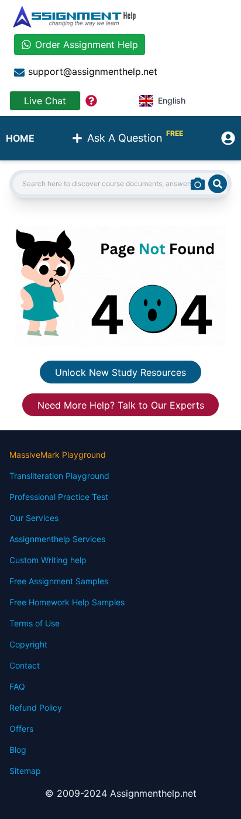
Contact (24, 665)
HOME (20, 138)
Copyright (28, 644)
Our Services (33, 518)
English (171, 100)
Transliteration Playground (59, 476)
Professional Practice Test (58, 497)
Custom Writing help (48, 560)
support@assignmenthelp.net (92, 71)
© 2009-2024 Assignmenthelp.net (121, 793)
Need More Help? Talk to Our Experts (120, 404)
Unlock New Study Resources (120, 372)
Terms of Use (34, 623)
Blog (17, 750)
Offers (21, 729)
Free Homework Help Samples (67, 602)
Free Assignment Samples (58, 581)
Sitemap (25, 771)
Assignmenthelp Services (57, 539)
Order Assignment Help (86, 44)
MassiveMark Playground (57, 455)
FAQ (17, 686)
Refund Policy (35, 707)
